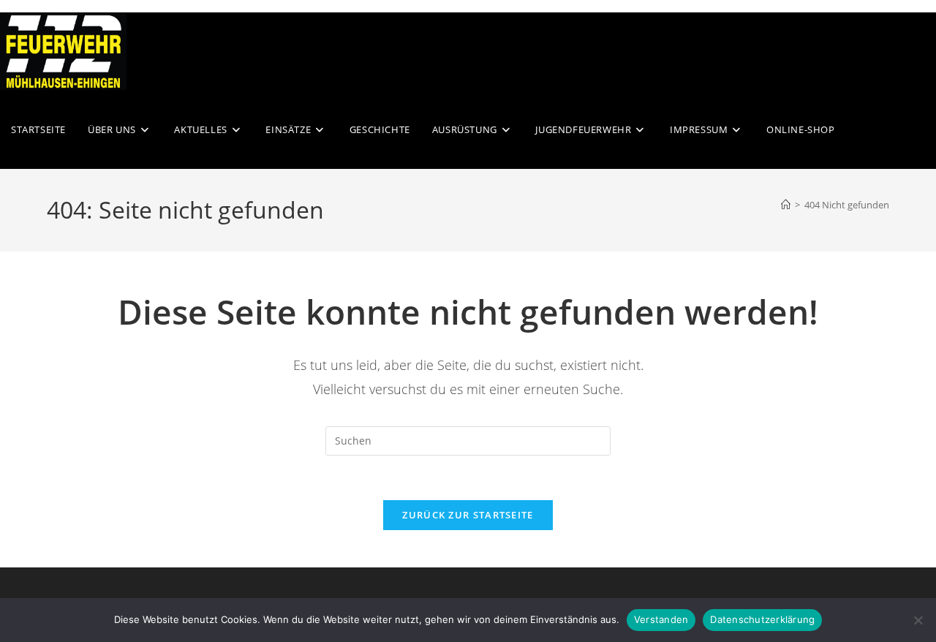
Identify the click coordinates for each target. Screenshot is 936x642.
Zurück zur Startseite (467, 514)
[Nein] (917, 620)
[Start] (785, 204)
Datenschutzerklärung (762, 619)
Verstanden (661, 619)
